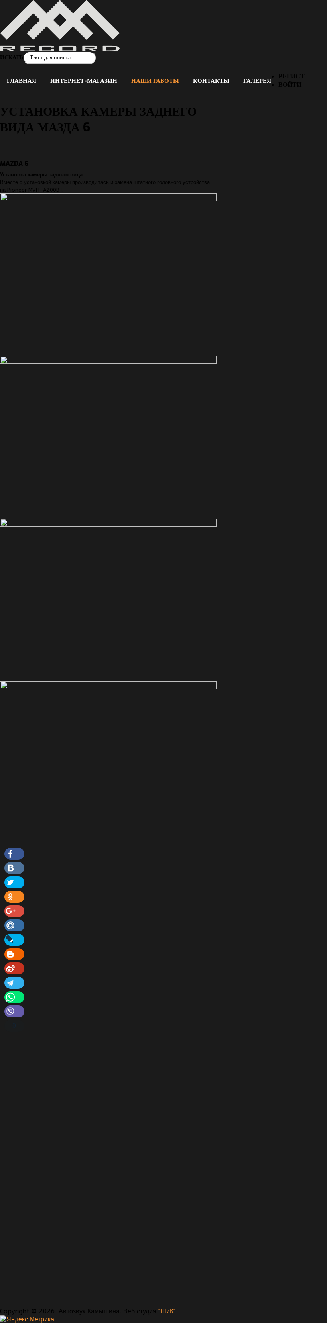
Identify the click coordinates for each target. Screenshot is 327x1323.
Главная (21, 81)
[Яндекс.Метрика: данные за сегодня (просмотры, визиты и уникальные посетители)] (27, 1319)
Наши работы (155, 81)
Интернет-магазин (83, 81)
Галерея (257, 81)
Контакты (211, 81)
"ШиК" (166, 1311)
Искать (11, 57)
